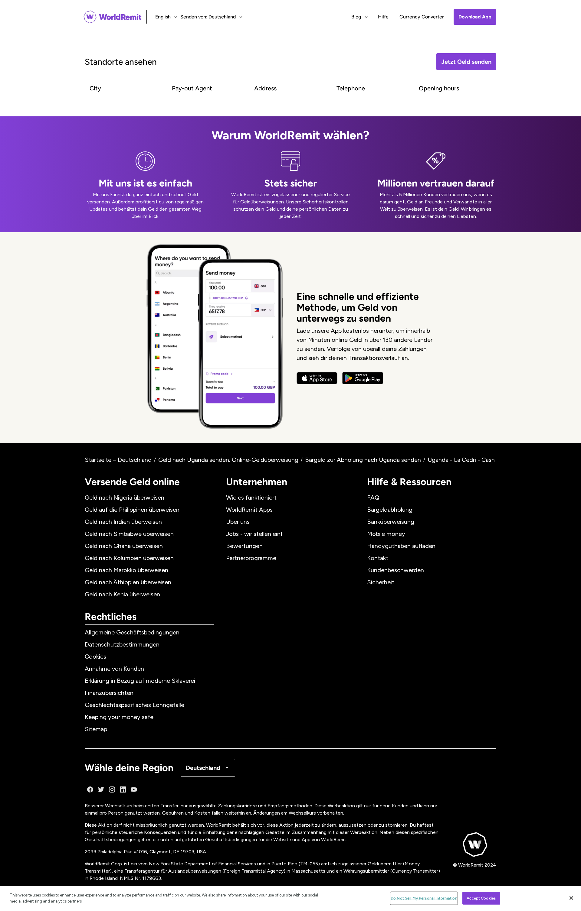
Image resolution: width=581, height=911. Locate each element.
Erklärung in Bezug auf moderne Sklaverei (140, 680)
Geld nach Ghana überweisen (124, 546)
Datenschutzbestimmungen (122, 644)
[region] (290, 898)
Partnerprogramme (251, 558)
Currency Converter (421, 17)
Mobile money (386, 533)
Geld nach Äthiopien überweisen (128, 582)
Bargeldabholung (389, 509)
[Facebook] (90, 789)
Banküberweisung (390, 521)
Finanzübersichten (109, 692)
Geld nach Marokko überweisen (126, 570)
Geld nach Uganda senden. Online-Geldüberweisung (228, 459)
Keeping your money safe (119, 717)
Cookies (95, 656)
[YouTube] (133, 789)
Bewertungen (244, 546)
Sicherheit (380, 582)
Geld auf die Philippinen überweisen (132, 509)
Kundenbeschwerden (395, 570)
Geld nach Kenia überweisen (122, 594)
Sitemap (96, 729)
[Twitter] (101, 789)
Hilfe (383, 17)
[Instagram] (112, 789)
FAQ (373, 497)
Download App (474, 17)
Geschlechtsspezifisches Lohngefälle (134, 704)
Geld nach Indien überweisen (123, 521)
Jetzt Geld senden (466, 61)
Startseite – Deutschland (118, 459)
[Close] (571, 898)
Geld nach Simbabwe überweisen (129, 533)
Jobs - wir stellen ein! (254, 533)
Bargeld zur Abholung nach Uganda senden (363, 459)
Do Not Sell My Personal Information (424, 898)
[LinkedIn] (122, 789)
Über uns (238, 521)
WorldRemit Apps (249, 509)
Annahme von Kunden (114, 668)
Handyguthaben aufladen (401, 546)
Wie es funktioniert (251, 497)
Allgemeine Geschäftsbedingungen (132, 632)
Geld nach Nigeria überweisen (124, 497)
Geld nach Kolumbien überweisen (129, 558)
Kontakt (377, 558)
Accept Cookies (481, 898)
